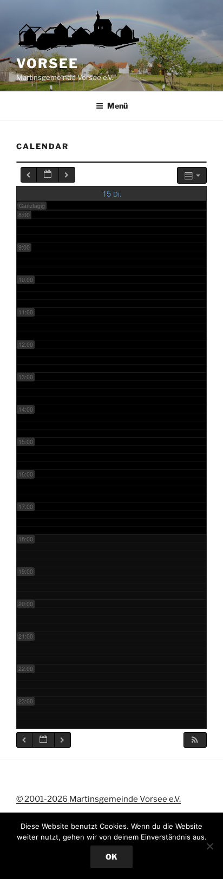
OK (111, 856)
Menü (117, 105)
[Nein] (209, 846)
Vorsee (47, 63)
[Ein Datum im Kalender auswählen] (47, 175)
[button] (195, 740)
